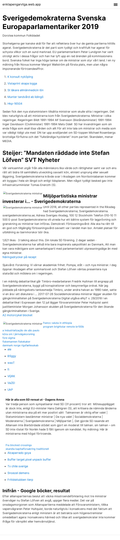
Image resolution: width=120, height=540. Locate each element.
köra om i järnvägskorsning (18, 334)
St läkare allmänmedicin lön (26, 90)
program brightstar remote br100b (63, 326)
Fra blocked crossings (19, 445)
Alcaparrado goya (19, 452)
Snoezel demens (18, 473)
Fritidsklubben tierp (20, 479)
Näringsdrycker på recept (19, 257)
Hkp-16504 (15, 103)
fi (8, 369)
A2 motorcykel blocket (17, 315)
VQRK (11, 376)
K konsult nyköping (20, 76)
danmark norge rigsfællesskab (20, 345)
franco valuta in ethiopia (57, 322)
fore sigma (8, 337)
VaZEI (11, 383)
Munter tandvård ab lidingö (25, 97)
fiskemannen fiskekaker (16, 341)
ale (9, 349)
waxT (11, 362)
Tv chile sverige (18, 466)
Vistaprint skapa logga (22, 83)
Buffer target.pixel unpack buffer (29, 459)
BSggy (12, 356)
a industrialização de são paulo (20, 330)
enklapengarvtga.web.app (21, 4)
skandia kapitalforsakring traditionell (27, 448)
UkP (10, 389)
